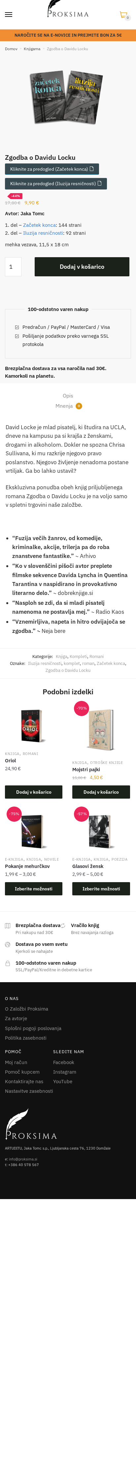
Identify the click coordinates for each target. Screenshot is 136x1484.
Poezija (120, 859)
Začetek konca (39, 225)
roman (88, 663)
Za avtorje (16, 1018)
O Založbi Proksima (26, 1009)
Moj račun (16, 1062)
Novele (51, 859)
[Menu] (9, 14)
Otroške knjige (106, 762)
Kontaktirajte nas (24, 1081)
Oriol (10, 760)
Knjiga (61, 656)
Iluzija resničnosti (43, 233)
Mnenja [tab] (67, 405)
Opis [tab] (68, 395)
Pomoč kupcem (22, 1072)
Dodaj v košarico (82, 266)
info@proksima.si (23, 1159)
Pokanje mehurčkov (27, 866)
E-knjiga (14, 859)
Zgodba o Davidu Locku (68, 670)
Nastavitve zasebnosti (29, 1091)
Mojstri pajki (86, 769)
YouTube (62, 1081)
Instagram (64, 1072)
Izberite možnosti (33, 889)
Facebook (63, 1062)
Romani (96, 656)
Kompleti (78, 656)
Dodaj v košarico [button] (33, 792)
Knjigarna (32, 48)
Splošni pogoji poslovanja (33, 1028)
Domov (11, 48)
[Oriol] (33, 726)
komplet (72, 663)
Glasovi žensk (87, 866)
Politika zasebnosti (26, 1038)
